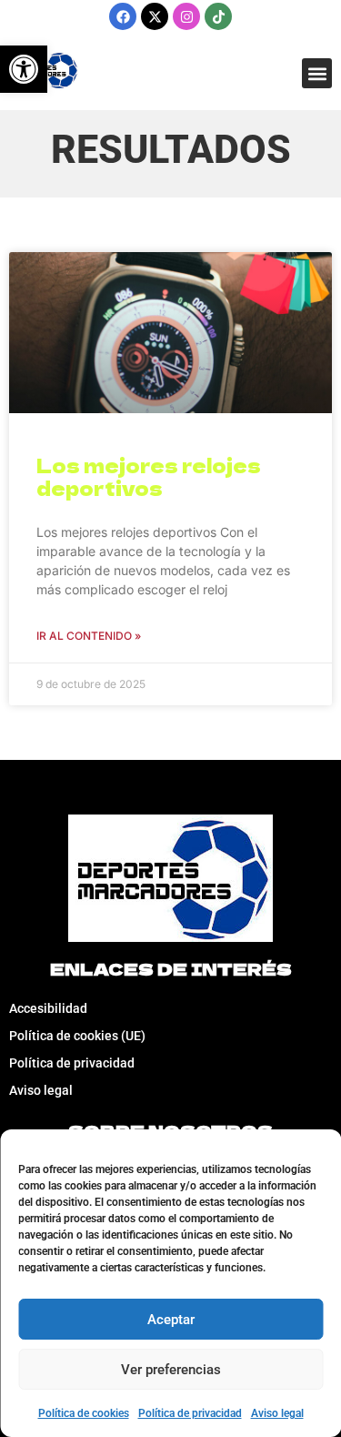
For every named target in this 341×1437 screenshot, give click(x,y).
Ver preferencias (171, 1369)
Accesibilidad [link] (48, 1008)
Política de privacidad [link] (190, 1413)
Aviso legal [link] (277, 1413)
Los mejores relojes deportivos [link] (148, 476)
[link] (23, 69)
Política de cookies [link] (83, 1413)
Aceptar (171, 1319)
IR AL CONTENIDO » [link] (88, 636)
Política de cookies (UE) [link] (77, 1035)
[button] (317, 73)
